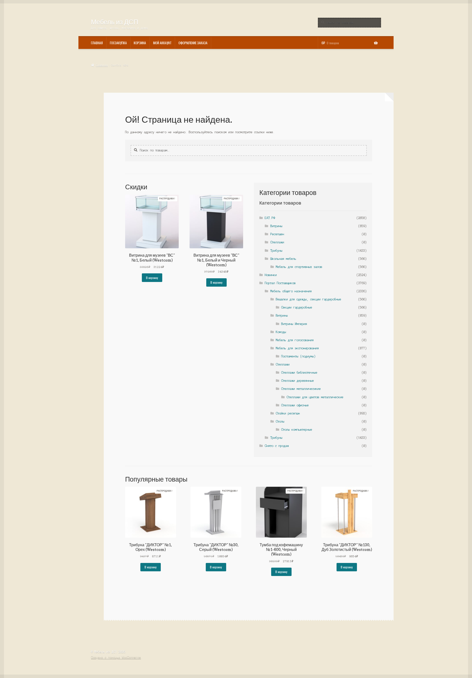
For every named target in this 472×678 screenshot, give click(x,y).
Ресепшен (277, 234)
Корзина (140, 42)
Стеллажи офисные (295, 405)
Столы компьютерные (296, 429)
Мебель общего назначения (291, 291)
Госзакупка (118, 42)
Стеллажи (277, 242)
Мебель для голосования (295, 340)
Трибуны (276, 250)
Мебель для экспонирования (297, 348)
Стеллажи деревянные (297, 380)
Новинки (271, 275)
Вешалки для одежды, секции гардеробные (308, 299)
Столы (280, 421)
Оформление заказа (192, 42)
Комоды (281, 332)
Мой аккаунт (162, 42)
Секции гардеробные (296, 307)
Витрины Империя (294, 323)
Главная (97, 42)
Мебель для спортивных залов (299, 266)
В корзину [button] (152, 278)
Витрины (276, 226)
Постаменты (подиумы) (298, 356)
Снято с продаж (277, 445)
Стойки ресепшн (288, 413)
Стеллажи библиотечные (299, 372)
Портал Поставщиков (280, 283)
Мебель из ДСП (114, 22)
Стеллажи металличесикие (301, 388)
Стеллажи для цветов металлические (315, 397)
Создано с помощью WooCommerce (116, 657)
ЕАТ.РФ (270, 218)
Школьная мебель (283, 258)
